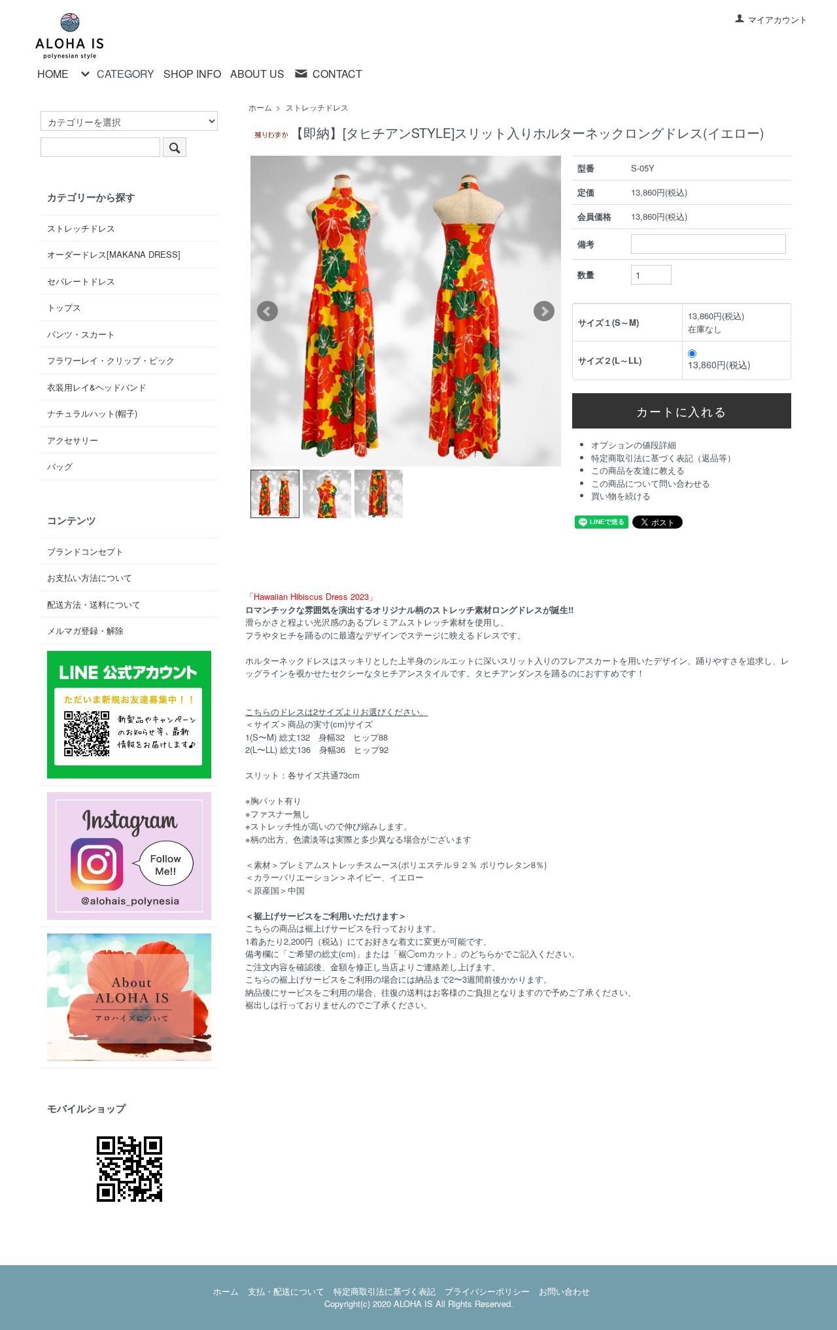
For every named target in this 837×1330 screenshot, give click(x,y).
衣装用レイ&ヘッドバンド (96, 387)
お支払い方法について (89, 577)
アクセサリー (72, 440)
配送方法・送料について (94, 604)
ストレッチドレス (317, 107)
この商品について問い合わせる (650, 483)
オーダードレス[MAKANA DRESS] (113, 254)
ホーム (260, 107)
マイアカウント (778, 19)
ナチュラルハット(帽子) (92, 413)
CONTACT (337, 73)
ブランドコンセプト (85, 551)
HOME (53, 74)
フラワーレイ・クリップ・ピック (111, 360)
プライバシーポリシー (487, 1291)
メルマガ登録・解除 (85, 630)
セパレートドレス (81, 281)
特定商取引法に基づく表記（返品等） (663, 457)
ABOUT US (257, 74)
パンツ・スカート (81, 334)
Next (544, 311)
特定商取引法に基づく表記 (384, 1291)
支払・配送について (286, 1291)
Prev (267, 311)
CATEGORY (125, 73)
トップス (64, 307)
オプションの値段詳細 (633, 444)
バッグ (60, 466)
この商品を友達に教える (638, 470)
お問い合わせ (564, 1291)
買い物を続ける (621, 495)
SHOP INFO (192, 74)
